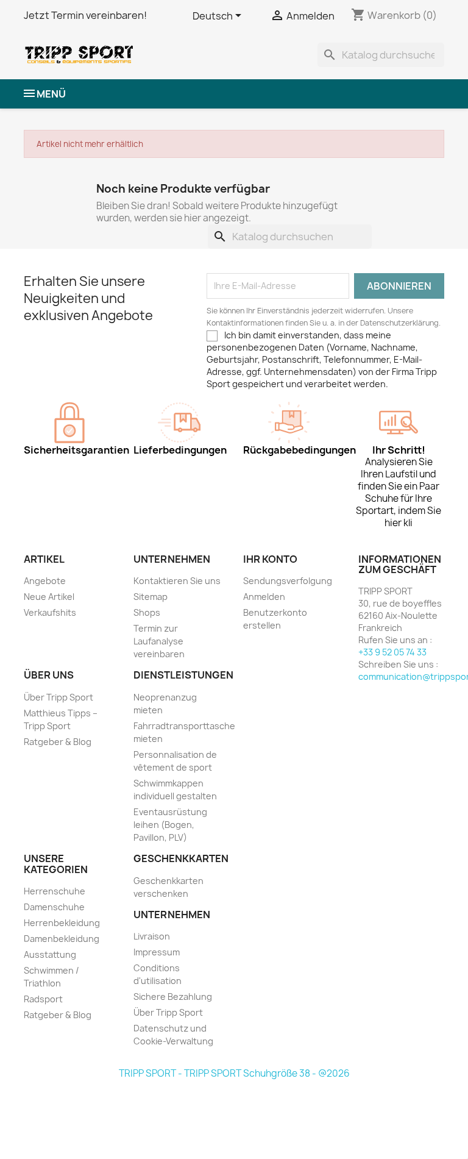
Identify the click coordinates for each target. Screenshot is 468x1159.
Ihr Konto (270, 559)
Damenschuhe (54, 907)
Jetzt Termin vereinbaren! (85, 15)
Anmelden (264, 596)
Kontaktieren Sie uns (177, 581)
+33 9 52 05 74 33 (392, 652)
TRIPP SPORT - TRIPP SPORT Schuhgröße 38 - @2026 (234, 1073)
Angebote (45, 581)
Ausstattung (50, 954)
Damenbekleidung (61, 938)
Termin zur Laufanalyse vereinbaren (159, 641)
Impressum (156, 952)
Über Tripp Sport (58, 697)
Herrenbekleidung (62, 923)
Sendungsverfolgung (287, 581)
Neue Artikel (49, 596)
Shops (146, 612)
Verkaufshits (50, 612)
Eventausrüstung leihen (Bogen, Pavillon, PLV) (170, 824)
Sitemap (150, 596)
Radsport (43, 999)
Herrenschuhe (54, 891)
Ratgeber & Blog (57, 741)
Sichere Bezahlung (172, 996)
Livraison (151, 936)
